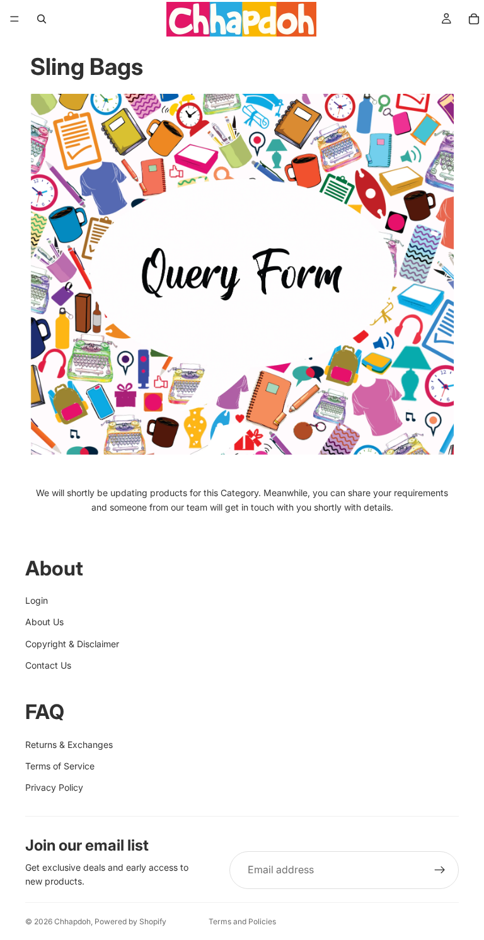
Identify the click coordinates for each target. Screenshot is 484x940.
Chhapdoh (72, 921)
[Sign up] (440, 870)
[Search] (41, 19)
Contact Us (48, 665)
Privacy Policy (54, 787)
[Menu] (14, 18)
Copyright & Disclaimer (72, 643)
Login (36, 600)
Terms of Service (60, 766)
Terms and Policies (242, 921)
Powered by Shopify (130, 921)
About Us (44, 621)
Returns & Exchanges (69, 744)
